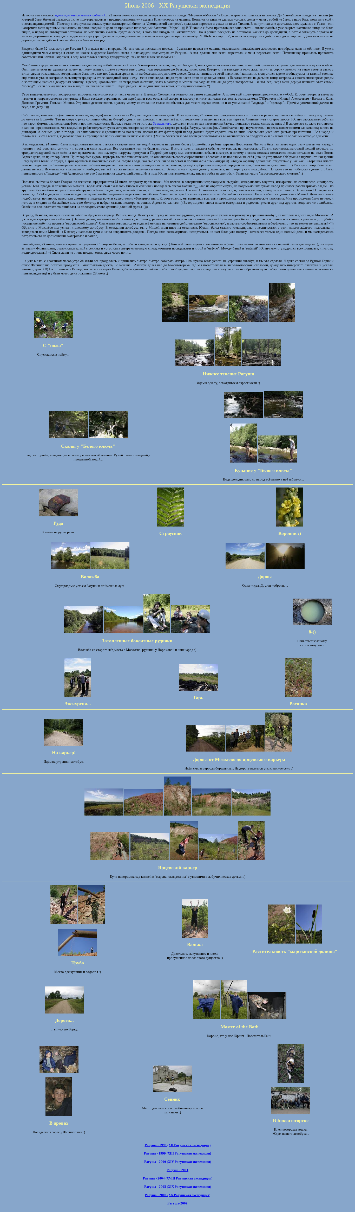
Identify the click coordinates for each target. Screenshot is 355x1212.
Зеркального (162, 123)
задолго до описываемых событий (80, 15)
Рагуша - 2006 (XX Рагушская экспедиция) (177, 1195)
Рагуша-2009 (177, 1203)
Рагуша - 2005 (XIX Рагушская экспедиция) (177, 1187)
